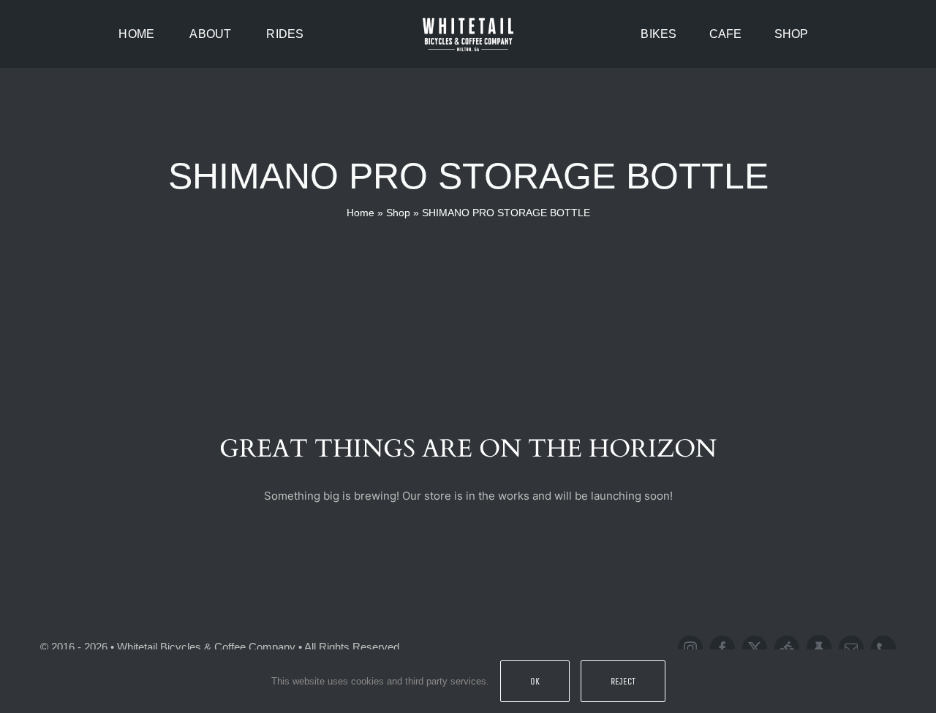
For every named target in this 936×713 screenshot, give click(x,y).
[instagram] (690, 648)
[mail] (851, 648)
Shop (398, 212)
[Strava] (786, 648)
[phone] (883, 648)
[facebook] (722, 648)
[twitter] (754, 648)
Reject (623, 681)
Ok (535, 681)
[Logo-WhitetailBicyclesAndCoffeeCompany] (468, 20)
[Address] (819, 647)
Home (360, 212)
